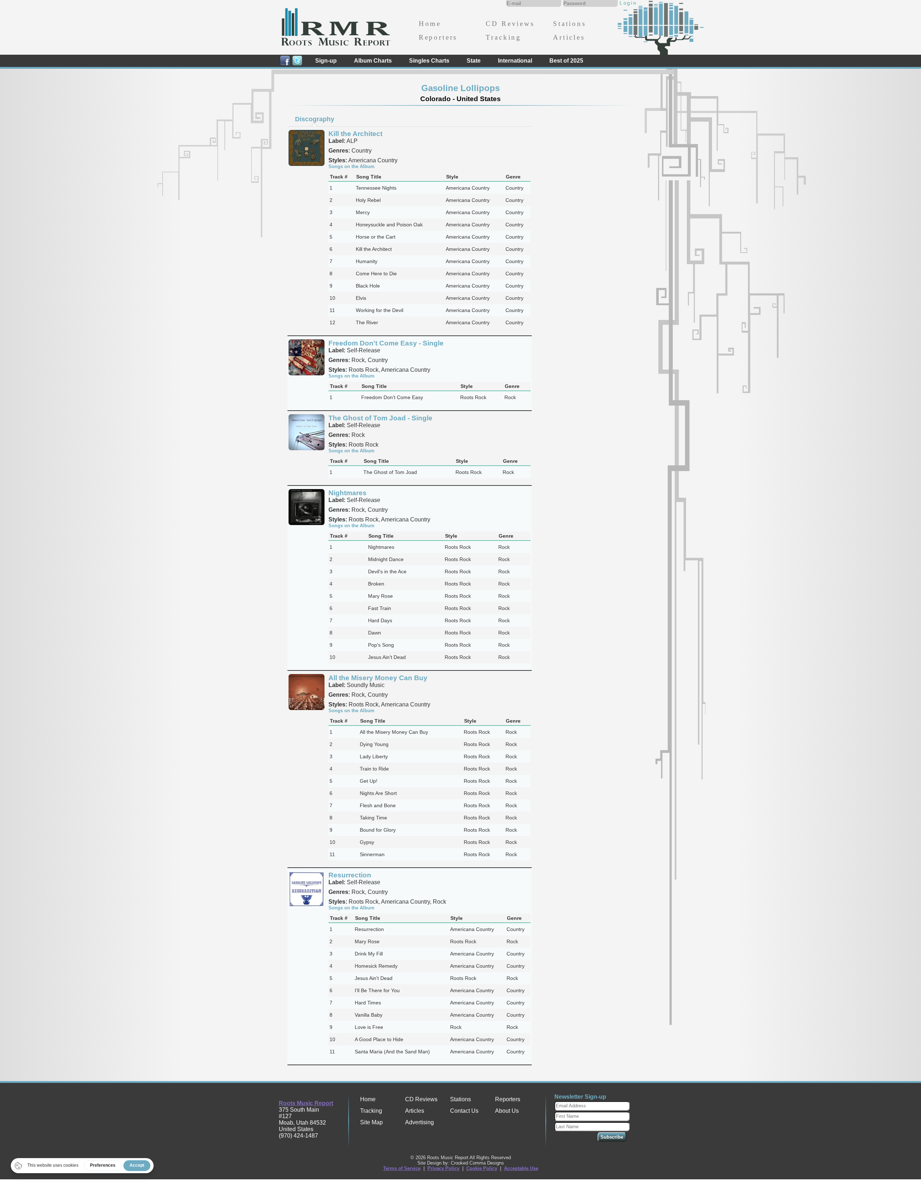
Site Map (371, 1122)
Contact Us (464, 1111)
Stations (569, 23)
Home (430, 23)
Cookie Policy (481, 1168)
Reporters (438, 37)
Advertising (419, 1122)
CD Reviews (510, 23)
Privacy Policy (443, 1168)
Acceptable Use (521, 1168)
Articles (569, 37)
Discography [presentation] (314, 119)
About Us (507, 1111)
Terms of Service (402, 1168)
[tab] (314, 119)
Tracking (503, 37)
